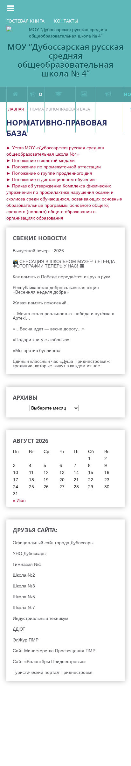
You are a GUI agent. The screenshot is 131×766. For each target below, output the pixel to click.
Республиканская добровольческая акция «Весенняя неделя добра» (56, 290)
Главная (15, 109)
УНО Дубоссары (29, 553)
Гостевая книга (25, 21)
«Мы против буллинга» (37, 350)
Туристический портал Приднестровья (53, 672)
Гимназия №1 (27, 564)
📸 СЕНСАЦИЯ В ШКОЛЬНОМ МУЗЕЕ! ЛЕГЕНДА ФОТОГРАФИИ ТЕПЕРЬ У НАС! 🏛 (64, 263)
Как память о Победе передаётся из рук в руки (61, 276)
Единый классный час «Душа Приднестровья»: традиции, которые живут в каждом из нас (61, 363)
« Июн (19, 500)
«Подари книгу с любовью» (41, 339)
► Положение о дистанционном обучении (50, 179)
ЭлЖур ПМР (25, 639)
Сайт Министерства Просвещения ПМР (54, 650)
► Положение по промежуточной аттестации (53, 166)
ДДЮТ (19, 629)
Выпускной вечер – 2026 (38, 250)
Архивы (14, 407)
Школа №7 (24, 607)
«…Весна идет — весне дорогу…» (49, 328)
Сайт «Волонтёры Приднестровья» (49, 661)
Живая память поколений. (40, 302)
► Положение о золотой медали (40, 160)
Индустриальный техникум (40, 618)
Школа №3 (24, 585)
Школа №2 (24, 575)
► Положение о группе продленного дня (49, 173)
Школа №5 (24, 596)
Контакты (66, 21)
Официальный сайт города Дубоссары (53, 542)
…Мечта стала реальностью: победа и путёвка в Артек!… (63, 316)
